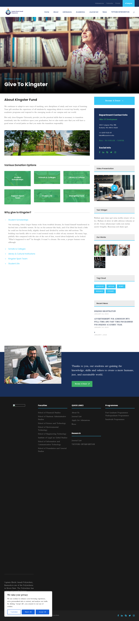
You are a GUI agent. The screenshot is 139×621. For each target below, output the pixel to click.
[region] (28, 604)
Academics (80, 12)
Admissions (99, 3)
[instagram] (115, 152)
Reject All (28, 612)
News (105, 12)
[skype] (107, 152)
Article (111, 286)
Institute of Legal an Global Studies (52, 438)
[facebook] (99, 152)
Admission (99, 286)
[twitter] (111, 152)
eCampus (128, 3)
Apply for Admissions (81, 420)
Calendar (109, 3)
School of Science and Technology (52, 423)
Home (46, 12)
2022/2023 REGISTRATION (105, 311)
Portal (117, 3)
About (55, 12)
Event (121, 286)
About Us (75, 413)
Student (111, 291)
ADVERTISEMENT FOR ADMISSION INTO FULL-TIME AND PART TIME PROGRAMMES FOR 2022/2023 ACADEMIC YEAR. (113, 322)
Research (99, 291)
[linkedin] (103, 152)
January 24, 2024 (101, 314)
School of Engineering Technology (52, 434)
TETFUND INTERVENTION (120, 12)
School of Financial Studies (49, 413)
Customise (14, 612)
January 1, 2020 (100, 335)
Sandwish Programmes (114, 419)
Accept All (42, 612)
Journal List (93, 12)
